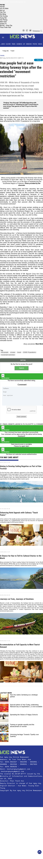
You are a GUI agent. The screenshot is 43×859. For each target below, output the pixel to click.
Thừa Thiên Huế (5, 27)
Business (19, 44)
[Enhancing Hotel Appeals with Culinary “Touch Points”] (21, 535)
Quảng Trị (3, 24)
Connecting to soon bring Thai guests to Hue (20, 105)
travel (19, 352)
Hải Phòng (3, 20)
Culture (8, 44)
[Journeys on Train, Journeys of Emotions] (21, 624)
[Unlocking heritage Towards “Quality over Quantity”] (4, 738)
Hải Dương (4, 16)
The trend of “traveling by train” (17, 104)
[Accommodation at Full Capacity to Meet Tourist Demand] (21, 672)
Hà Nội (2, 7)
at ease (12, 352)
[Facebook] (27, 31)
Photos (35, 44)
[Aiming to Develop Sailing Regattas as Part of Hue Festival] (21, 492)
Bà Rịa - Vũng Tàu (6, 25)
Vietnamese (36, 31)
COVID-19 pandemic (29, 352)
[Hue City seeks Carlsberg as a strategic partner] (4, 698)
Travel (14, 44)
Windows (29, 44)
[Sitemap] (23, 31)
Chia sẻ (39, 60)
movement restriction (8, 355)
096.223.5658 (4, 2)
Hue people (4, 352)
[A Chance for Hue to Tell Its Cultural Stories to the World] (21, 579)
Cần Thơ (3, 12)
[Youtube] (30, 31)
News (3, 44)
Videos (40, 44)
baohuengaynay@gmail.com (18, 769)
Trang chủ (5, 51)
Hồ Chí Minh (4, 8)
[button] (21, 795)
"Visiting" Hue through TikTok (13, 103)
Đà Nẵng (3, 14)
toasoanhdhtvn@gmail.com (18, 2)
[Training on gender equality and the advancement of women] (4, 728)
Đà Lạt (2, 10)
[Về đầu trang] (40, 852)
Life (24, 44)
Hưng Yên (3, 18)
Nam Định (3, 22)
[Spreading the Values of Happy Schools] (4, 718)
